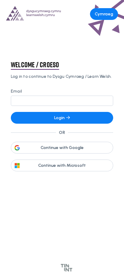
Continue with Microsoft (62, 165)
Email (16, 91)
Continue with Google (62, 147)
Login (59, 117)
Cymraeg (104, 14)
